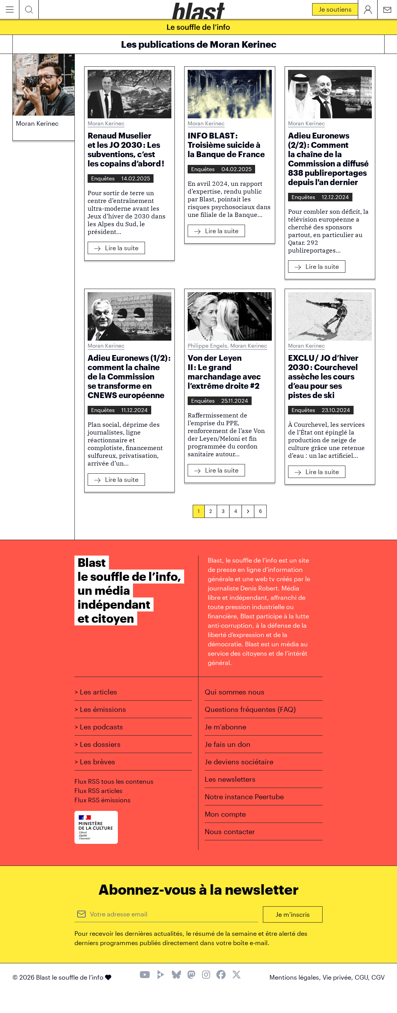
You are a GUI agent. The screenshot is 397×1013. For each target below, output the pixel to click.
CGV (378, 977)
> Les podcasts (98, 726)
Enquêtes (103, 178)
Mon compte (225, 814)
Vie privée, (339, 977)
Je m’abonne (225, 726)
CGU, (363, 977)
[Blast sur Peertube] (161, 975)
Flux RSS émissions (102, 799)
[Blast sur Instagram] (206, 975)
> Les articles (95, 691)
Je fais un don (227, 744)
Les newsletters (230, 779)
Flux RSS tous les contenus (114, 781)
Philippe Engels (208, 345)
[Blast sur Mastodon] (191, 975)
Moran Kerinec (106, 123)
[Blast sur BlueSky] (176, 975)
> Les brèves (94, 761)
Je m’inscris (293, 914)
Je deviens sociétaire (239, 761)
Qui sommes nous (234, 691)
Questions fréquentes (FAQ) (250, 709)
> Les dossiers (97, 744)
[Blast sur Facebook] (221, 975)
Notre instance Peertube (244, 796)
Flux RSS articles (98, 790)
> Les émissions (100, 709)
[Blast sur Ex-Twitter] (236, 975)
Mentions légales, (296, 977)
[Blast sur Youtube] (145, 975)
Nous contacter (230, 831)
